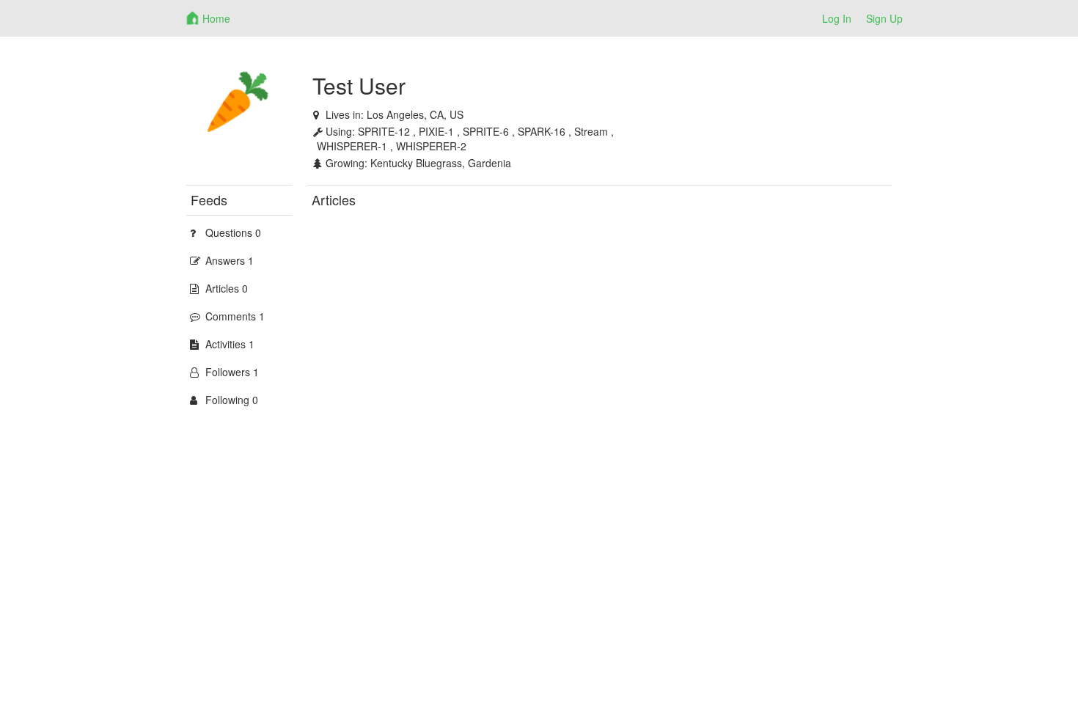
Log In (836, 18)
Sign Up (884, 18)
